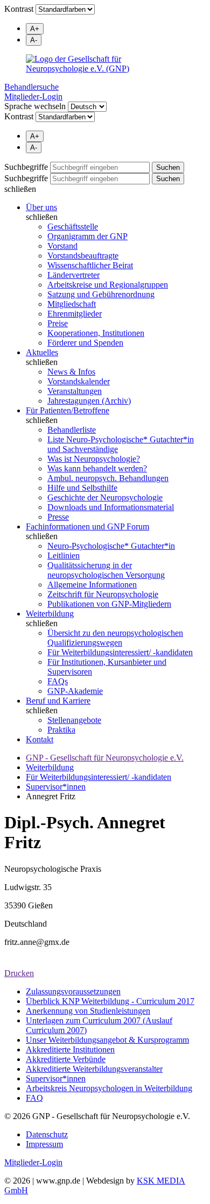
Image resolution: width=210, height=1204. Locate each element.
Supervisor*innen (56, 786)
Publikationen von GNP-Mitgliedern (109, 603)
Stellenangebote (74, 720)
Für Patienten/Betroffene (67, 410)
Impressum (44, 1144)
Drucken (19, 973)
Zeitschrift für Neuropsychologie (102, 594)
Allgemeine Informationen (92, 584)
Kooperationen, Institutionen (95, 333)
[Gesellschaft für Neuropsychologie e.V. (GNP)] (105, 64)
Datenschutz (47, 1134)
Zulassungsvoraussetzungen (73, 991)
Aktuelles (42, 352)
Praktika (61, 729)
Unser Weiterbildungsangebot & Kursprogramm (107, 1039)
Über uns (41, 207)
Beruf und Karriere (58, 700)
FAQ (34, 1097)
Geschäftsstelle (72, 226)
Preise (57, 323)
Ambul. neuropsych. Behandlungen (108, 478)
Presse (58, 516)
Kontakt (39, 739)
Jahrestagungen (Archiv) (89, 400)
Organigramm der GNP (87, 236)
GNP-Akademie (75, 691)
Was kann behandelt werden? (97, 468)
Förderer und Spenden (85, 342)
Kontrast (18, 8)
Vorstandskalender (78, 381)
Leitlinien (63, 555)
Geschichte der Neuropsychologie (105, 497)
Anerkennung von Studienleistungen (88, 1010)
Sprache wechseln (35, 106)
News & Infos (71, 371)
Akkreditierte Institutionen (70, 1049)
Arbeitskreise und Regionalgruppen (107, 284)
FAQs (57, 681)
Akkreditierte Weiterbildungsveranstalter (94, 1068)
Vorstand (62, 245)
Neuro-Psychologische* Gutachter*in (111, 545)
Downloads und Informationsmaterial (110, 507)
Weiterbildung (50, 613)
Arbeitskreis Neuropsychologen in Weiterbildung (109, 1088)
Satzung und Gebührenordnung (101, 294)
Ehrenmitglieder (74, 313)
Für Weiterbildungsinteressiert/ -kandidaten (120, 652)
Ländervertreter (73, 275)
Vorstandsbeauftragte (82, 255)
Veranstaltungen (74, 391)
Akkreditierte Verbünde (66, 1059)
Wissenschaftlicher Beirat (90, 265)
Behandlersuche (31, 86)
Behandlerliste (71, 429)
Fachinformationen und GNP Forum (87, 526)
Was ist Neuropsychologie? (93, 458)
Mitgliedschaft (71, 304)
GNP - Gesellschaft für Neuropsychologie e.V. (105, 757)
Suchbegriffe (26, 166)
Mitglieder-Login (33, 96)
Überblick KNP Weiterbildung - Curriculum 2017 (110, 1001)
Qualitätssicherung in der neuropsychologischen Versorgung (106, 570)
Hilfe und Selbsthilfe (82, 487)
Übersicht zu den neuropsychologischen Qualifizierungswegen (115, 637)
